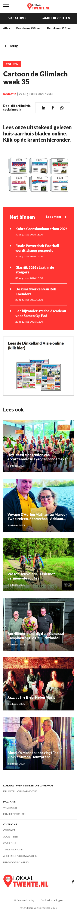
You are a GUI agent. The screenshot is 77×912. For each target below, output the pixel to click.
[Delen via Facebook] (52, 108)
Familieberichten (55, 18)
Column (12, 64)
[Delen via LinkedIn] (43, 108)
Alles (6, 28)
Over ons (9, 843)
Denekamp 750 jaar (28, 28)
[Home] (38, 6)
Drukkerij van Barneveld (20, 791)
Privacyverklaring (16, 862)
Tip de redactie (13, 849)
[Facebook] (73, 882)
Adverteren (11, 836)
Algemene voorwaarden (20, 855)
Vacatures (17, 18)
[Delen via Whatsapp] (62, 108)
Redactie (9, 94)
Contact (9, 830)
